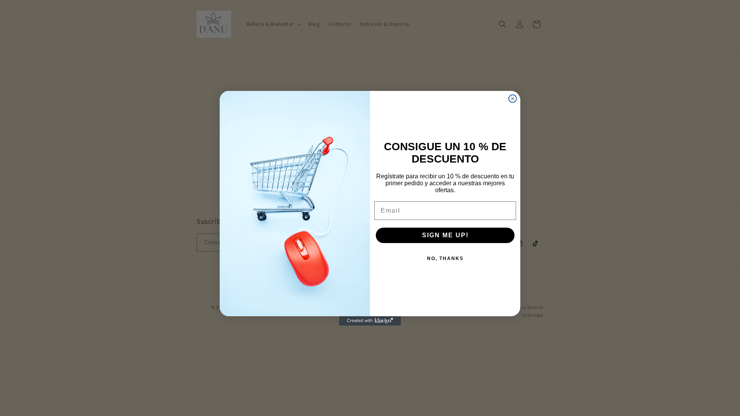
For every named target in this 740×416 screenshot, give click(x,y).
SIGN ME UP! (445, 235)
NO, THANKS (445, 258)
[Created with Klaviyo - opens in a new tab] (370, 320)
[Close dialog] (512, 98)
